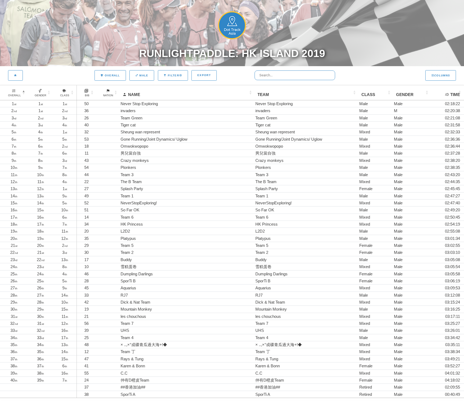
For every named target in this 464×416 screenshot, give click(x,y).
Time (455, 94)
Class (368, 94)
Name (134, 94)
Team (263, 94)
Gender (405, 94)
